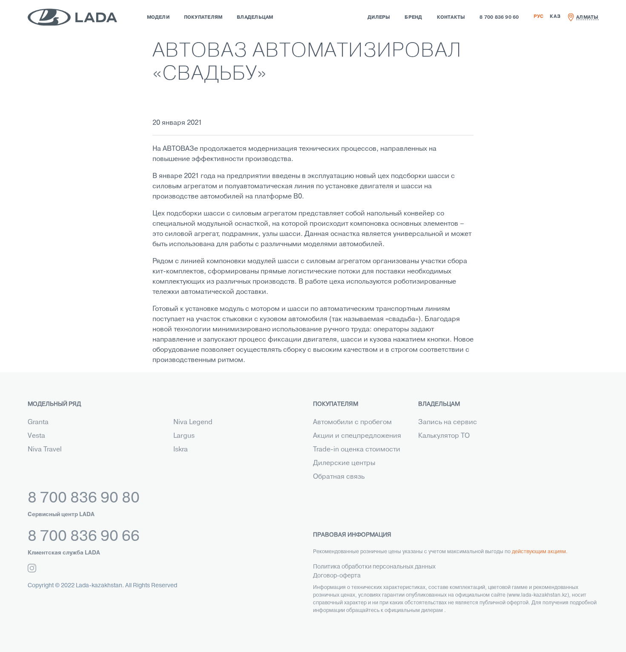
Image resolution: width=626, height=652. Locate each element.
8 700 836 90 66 (84, 537)
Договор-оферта (337, 576)
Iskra (180, 450)
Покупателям (203, 17)
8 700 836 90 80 (84, 498)
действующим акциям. (540, 552)
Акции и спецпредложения (357, 436)
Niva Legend (192, 422)
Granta (38, 422)
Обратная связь (339, 477)
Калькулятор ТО (444, 436)
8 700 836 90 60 (499, 17)
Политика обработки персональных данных (374, 567)
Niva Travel (45, 450)
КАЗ (555, 16)
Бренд (413, 17)
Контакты (451, 17)
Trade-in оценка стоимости (356, 450)
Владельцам (255, 17)
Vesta (36, 436)
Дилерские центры (344, 463)
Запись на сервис (447, 422)
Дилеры (379, 17)
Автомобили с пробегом (352, 422)
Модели (158, 17)
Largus (184, 436)
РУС (539, 16)
